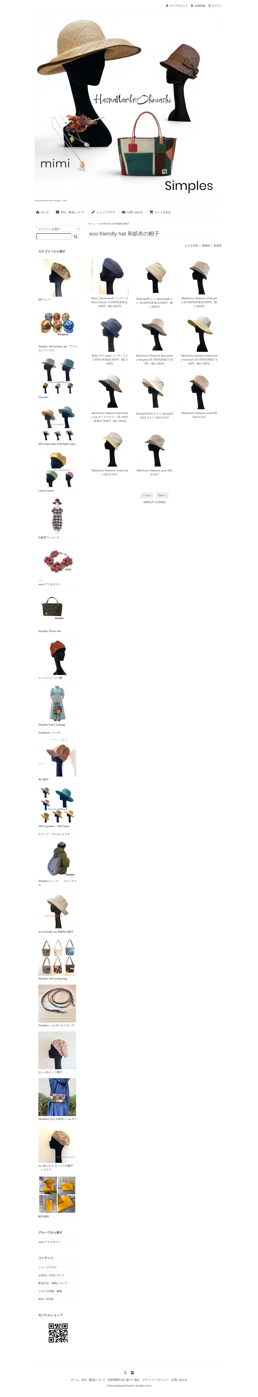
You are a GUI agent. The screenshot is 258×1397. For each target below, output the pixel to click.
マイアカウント (179, 5)
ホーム (45, 212)
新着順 (218, 245)
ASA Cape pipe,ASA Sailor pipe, (57, 443)
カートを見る (163, 212)
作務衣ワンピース (48, 537)
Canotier (43, 397)
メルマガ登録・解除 (50, 1291)
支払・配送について (73, 212)
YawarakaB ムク (145, 298)
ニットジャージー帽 (50, 677)
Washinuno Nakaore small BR (199, 413)
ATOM (49, 1299)
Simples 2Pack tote (49, 631)
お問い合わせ (135, 212)
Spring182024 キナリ (148, 413)
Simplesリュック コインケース (57, 882)
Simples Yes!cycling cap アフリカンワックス (57, 348)
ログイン (217, 5)
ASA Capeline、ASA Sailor (54, 826)
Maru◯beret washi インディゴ (109, 298)
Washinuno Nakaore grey (151, 470)
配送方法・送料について (52, 1283)
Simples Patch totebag (51, 724)
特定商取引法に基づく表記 (124, 1379)
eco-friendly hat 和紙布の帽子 (114, 223)
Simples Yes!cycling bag (52, 978)
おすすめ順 (191, 245)
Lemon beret (46, 490)
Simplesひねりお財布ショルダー (57, 1118)
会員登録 (200, 5)
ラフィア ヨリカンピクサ (54, 834)
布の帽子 (43, 779)
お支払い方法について (51, 1275)
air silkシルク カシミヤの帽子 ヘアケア (55, 1167)
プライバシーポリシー (155, 1379)
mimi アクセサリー (49, 584)
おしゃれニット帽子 (50, 1072)
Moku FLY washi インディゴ (108, 355)
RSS (41, 1299)
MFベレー (44, 299)
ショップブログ (106, 212)
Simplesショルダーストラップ (56, 1025)
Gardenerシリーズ (49, 732)
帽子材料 (43, 1216)
